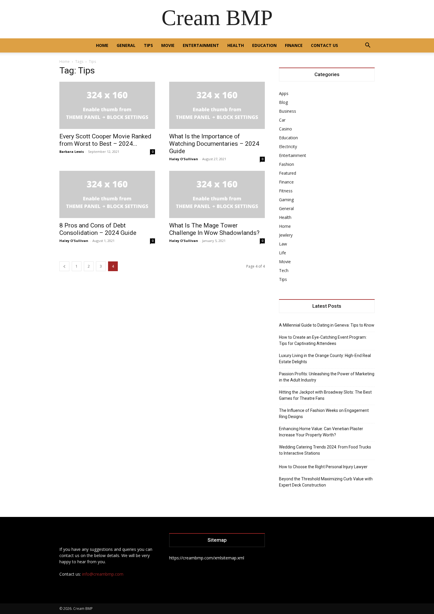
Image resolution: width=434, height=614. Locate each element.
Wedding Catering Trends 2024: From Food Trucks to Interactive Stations (325, 450)
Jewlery (286, 235)
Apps (283, 93)
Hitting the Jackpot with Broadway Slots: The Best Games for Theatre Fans (325, 395)
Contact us (324, 45)
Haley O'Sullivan (183, 159)
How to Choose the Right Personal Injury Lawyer (323, 466)
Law (283, 244)
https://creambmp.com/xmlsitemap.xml (206, 558)
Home (102, 45)
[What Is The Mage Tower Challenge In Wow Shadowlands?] (217, 194)
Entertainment (201, 45)
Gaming (286, 199)
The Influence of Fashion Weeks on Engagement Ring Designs (324, 413)
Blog (283, 102)
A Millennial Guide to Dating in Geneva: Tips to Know (326, 325)
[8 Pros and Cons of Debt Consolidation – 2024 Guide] (107, 194)
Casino (285, 129)
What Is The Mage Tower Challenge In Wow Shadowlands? (214, 229)
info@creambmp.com (102, 574)
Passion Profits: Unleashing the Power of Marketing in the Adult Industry (326, 376)
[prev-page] (64, 266)
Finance (294, 45)
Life (282, 253)
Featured (287, 173)
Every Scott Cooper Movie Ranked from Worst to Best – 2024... (105, 140)
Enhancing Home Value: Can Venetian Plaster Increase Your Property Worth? (321, 431)
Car (282, 120)
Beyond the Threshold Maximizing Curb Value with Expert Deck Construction (326, 482)
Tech (283, 270)
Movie (167, 45)
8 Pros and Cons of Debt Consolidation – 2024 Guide (97, 229)
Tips (148, 45)
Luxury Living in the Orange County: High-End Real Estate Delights (325, 358)
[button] (367, 46)
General (126, 45)
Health (235, 45)
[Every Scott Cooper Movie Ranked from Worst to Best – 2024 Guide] (107, 105)
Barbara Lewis (71, 151)
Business (287, 111)
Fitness (286, 191)
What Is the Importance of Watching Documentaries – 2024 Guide (214, 144)
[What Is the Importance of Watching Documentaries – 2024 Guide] (217, 105)
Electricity (288, 146)
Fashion (286, 164)
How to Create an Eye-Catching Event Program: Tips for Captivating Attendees (323, 340)
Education (264, 45)
